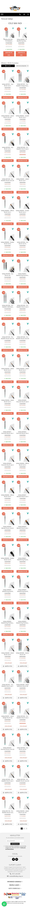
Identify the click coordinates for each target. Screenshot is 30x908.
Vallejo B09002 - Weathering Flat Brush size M (7, 622)
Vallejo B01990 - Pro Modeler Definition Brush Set (8, 40)
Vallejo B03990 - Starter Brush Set (22, 653)
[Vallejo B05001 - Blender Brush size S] (22, 486)
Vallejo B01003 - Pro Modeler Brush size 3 (7, 780)
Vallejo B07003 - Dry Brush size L (7, 148)
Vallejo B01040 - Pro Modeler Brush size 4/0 (22, 337)
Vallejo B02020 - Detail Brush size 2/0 (7, 116)
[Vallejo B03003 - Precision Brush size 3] (7, 455)
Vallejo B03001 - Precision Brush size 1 (7, 432)
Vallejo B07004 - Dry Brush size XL (22, 242)
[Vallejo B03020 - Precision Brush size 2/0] (7, 739)
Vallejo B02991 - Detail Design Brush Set (7, 716)
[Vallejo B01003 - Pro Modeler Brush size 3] (7, 771)
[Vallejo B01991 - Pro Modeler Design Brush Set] (22, 76)
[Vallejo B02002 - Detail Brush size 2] (7, 360)
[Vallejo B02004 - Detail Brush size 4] (7, 392)
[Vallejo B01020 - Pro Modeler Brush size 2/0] (7, 170)
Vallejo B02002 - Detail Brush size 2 (7, 369)
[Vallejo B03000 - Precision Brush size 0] (22, 392)
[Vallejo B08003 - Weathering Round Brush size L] (22, 581)
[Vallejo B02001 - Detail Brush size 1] (22, 170)
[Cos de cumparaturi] (24, 14)
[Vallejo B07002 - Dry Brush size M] (22, 739)
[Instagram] (16, 859)
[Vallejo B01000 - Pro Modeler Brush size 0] (22, 139)
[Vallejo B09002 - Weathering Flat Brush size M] (7, 613)
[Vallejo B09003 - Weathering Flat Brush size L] (22, 613)
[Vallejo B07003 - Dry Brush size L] (7, 139)
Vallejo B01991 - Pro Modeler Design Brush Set (22, 84)
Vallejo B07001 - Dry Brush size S (7, 84)
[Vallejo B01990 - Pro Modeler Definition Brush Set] (8, 32)
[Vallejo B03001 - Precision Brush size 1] (7, 423)
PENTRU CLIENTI (14, 885)
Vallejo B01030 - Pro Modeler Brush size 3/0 (7, 337)
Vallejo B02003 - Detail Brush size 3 (22, 369)
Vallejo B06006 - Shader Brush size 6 (7, 242)
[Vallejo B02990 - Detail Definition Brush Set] (22, 676)
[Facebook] (13, 859)
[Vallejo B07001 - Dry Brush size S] (7, 76)
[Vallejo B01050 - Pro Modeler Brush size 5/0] (22, 771)
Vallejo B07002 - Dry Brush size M (22, 748)
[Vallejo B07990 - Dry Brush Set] (7, 265)
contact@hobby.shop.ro (16, 876)
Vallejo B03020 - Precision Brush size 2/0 (7, 748)
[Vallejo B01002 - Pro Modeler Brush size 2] (22, 708)
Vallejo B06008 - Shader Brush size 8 (7, 558)
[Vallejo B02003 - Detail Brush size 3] (22, 360)
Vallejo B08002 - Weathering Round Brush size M (7, 590)
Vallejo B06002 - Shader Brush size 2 (22, 116)
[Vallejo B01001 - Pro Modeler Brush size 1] (7, 676)
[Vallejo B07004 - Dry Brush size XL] (22, 234)
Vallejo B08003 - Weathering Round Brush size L (22, 590)
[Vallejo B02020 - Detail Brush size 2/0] (7, 107)
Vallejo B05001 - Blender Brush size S (22, 495)
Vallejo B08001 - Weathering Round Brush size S (22, 558)
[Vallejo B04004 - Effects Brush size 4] (22, 455)
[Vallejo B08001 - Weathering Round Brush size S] (22, 550)
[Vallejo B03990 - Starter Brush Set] (22, 644)
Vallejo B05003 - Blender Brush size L (22, 527)
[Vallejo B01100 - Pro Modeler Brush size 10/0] (7, 802)
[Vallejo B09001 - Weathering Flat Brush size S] (21, 32)
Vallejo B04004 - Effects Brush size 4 (22, 464)
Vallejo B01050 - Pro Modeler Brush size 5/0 (22, 780)
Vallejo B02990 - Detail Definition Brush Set (22, 685)
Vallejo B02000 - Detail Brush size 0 (7, 653)
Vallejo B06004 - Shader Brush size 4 (22, 211)
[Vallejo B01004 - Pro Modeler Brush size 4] (22, 297)
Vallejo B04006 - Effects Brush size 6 (7, 495)
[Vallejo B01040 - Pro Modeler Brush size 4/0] (22, 328)
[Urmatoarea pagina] (26, 829)
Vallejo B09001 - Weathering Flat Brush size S (21, 40)
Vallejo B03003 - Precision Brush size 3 (7, 464)
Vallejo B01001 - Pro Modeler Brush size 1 (7, 685)
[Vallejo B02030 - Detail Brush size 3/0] (22, 802)
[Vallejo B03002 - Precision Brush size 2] (22, 423)
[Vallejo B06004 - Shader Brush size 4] (22, 202)
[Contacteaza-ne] (20, 14)
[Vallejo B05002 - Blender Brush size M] (7, 518)
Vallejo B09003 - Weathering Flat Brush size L (22, 622)
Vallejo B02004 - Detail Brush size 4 (7, 400)
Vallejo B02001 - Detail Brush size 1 (22, 179)
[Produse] (2, 15)
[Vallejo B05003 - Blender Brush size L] (22, 518)
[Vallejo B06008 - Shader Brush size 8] (7, 550)
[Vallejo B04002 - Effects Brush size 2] (7, 202)
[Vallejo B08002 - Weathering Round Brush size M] (7, 581)
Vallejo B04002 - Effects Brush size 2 (7, 211)
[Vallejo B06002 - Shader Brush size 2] (22, 107)
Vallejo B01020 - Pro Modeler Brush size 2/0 (7, 179)
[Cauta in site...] (28, 14)
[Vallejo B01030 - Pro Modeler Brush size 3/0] (7, 328)
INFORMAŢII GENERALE (14, 881)
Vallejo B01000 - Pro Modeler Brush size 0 (22, 148)
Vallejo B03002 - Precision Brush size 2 (22, 432)
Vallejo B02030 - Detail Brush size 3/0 (22, 811)
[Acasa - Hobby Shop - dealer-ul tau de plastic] (15, 9)
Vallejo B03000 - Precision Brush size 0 (22, 400)
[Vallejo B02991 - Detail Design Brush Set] (7, 708)
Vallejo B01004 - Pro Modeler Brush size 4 (22, 306)
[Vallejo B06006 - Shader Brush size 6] (7, 234)
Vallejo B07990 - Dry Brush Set (7, 274)
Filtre (8, 66)
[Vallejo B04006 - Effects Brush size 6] (7, 486)
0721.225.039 (16, 874)
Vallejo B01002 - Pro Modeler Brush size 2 (22, 716)
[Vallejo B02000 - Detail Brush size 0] (7, 644)
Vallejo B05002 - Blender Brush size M (8, 527)
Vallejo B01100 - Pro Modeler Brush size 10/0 (7, 811)
